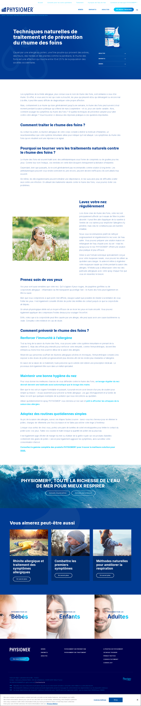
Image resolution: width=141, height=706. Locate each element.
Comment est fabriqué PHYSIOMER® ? (123, 2)
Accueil (40, 2)
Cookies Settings (100, 700)
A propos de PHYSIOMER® (113, 649)
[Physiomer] (18, 9)
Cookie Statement (110, 659)
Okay (116, 700)
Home (3, 15)
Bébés (80, 9)
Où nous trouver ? (19, 659)
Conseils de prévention (58, 493)
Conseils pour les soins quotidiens (59, 2)
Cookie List (108, 662)
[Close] (137, 699)
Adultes (105, 9)
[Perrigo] (122, 678)
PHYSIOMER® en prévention (75, 649)
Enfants (92, 9)
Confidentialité (40, 682)
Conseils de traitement (83, 493)
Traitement (79, 2)
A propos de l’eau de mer (97, 2)
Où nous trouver (124, 9)
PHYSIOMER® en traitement (75, 652)
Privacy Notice (109, 656)
